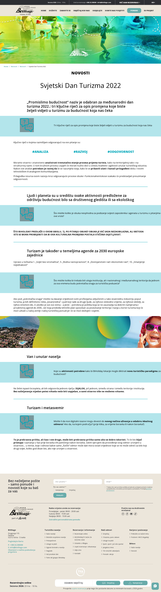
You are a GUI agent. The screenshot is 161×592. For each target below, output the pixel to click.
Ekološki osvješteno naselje (56, 537)
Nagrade (49, 551)
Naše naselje (50, 534)
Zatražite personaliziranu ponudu (64, 519)
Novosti (14, 66)
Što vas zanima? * (59, 487)
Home (43, 10)
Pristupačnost (51, 541)
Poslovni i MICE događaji (140, 537)
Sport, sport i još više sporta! (113, 544)
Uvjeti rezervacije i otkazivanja (85, 547)
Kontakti (77, 553)
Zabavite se (65, 10)
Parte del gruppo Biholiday (55, 558)
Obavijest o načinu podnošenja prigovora (21, 551)
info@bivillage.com (17, 547)
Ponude (134, 10)
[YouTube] (131, 513)
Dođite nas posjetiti (114, 10)
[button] (155, 586)
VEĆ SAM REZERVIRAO (129, 2)
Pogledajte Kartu (15, 541)
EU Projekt (149, 10)
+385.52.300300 (15, 545)
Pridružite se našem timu (140, 534)
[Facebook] (127, 513)
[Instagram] (123, 513)
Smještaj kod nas (81, 10)
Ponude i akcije (108, 554)
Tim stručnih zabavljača (111, 551)
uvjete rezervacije (79, 588)
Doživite (53, 10)
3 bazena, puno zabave (111, 537)
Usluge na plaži (51, 544)
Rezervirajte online (81, 534)
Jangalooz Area (108, 547)
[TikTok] (135, 513)
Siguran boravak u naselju (55, 547)
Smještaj (106, 534)
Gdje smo (77, 550)
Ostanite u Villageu (81, 543)
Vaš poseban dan (52, 554)
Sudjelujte (97, 10)
